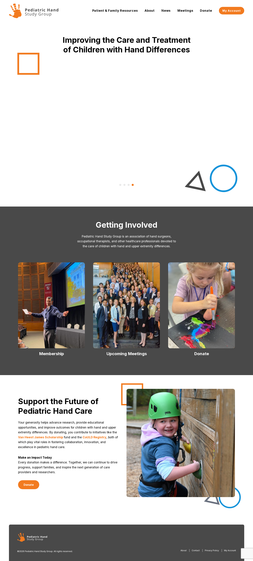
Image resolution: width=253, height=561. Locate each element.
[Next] (217, 119)
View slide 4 (133, 185)
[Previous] (36, 119)
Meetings (185, 10)
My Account (231, 10)
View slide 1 (120, 185)
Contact (196, 550)
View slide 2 (124, 185)
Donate (206, 10)
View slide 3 (129, 185)
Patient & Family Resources (115, 10)
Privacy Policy (212, 550)
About (149, 10)
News (166, 10)
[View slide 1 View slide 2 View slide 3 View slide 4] (126, 119)
